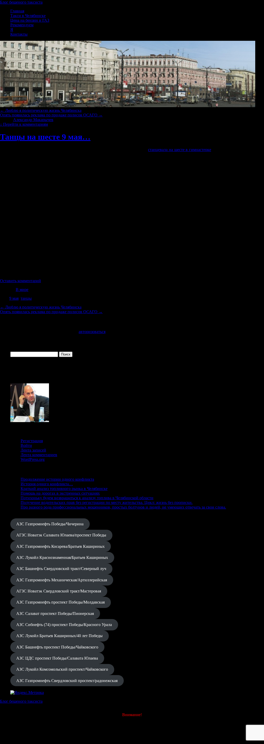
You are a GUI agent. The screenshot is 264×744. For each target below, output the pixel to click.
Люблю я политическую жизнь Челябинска (40, 110)
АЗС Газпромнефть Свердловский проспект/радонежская (67, 680)
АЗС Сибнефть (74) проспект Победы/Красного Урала (64, 624)
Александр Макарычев (33, 119)
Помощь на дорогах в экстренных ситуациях (60, 493)
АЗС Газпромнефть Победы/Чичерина (50, 524)
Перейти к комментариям (24, 124)
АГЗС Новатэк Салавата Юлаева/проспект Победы (61, 535)
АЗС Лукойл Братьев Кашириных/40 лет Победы (59, 636)
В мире (22, 289)
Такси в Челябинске (28, 15)
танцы (26, 298)
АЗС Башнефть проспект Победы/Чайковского (57, 647)
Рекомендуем (22, 25)
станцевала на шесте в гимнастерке (179, 149)
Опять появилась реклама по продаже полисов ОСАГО (51, 115)
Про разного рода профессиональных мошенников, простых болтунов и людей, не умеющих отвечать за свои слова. (123, 507)
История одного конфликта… (47, 484)
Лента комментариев (39, 455)
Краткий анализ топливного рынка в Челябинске (64, 488)
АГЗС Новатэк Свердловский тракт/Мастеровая (58, 591)
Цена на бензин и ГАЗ (29, 20)
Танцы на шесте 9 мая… (45, 136)
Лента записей (33, 450)
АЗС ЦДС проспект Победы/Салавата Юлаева (57, 658)
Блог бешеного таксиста (21, 2)
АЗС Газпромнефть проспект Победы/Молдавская (60, 602)
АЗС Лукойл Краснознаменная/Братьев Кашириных (62, 557)
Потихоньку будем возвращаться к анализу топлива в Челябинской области (87, 498)
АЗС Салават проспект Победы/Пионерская (55, 613)
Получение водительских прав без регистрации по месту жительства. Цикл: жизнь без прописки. (107, 502)
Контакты (19, 34)
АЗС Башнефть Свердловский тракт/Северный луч (61, 568)
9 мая (14, 298)
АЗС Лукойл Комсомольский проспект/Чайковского (62, 669)
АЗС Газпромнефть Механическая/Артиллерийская (61, 580)
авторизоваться (92, 331)
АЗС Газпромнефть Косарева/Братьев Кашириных (60, 546)
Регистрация (32, 441)
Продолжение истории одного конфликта (57, 479)
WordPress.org (33, 459)
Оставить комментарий (20, 281)
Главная (17, 11)
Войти (26, 445)
